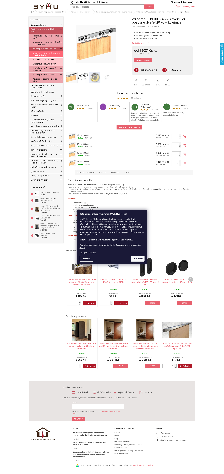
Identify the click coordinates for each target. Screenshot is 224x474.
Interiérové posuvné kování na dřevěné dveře (46, 54)
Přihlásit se (78, 419)
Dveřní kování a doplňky (41, 141)
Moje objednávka (121, 453)
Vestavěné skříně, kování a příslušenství (42, 86)
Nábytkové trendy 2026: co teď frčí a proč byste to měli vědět (89, 443)
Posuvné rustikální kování (44, 59)
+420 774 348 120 (166, 437)
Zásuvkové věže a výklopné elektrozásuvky (42, 120)
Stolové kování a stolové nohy (43, 167)
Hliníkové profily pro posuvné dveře (46, 36)
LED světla (35, 115)
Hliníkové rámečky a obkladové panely (44, 105)
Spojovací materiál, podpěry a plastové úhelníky (43, 155)
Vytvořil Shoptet (86, 465)
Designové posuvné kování (44, 64)
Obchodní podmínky (122, 441)
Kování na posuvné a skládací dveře (43, 30)
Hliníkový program (38, 150)
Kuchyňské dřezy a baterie (42, 92)
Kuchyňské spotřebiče (40, 175)
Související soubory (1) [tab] (85, 172)
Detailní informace (139, 43)
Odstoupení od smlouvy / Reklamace (128, 451)
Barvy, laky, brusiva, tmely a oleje (44, 126)
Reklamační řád (120, 447)
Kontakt (117, 433)
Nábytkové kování (38, 25)
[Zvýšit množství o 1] (180, 135)
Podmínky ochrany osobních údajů (128, 445)
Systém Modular (37, 171)
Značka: (138, 26)
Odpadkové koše (37, 96)
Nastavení (86, 258)
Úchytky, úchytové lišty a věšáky (44, 145)
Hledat (149, 7)
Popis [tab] (70, 172)
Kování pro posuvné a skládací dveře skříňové (46, 43)
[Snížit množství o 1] (180, 138)
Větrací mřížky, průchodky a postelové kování (42, 131)
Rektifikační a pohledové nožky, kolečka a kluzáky (44, 161)
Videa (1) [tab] (102, 172)
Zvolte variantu (143, 60)
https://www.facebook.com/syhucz (173, 440)
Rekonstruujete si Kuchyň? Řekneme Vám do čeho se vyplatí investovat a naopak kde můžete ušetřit (91, 454)
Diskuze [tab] (127, 172)
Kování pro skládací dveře (44, 74)
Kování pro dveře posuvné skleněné (44, 69)
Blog (116, 439)
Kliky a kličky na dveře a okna (43, 137)
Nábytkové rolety (38, 111)
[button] (80, 302)
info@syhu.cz (165, 433)
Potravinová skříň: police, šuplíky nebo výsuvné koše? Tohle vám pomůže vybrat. (90, 434)
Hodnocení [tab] (115, 172)
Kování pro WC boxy (39, 180)
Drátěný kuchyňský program (43, 100)
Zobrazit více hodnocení (129, 127)
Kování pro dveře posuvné (44, 48)
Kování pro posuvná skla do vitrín (45, 80)
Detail (152, 303)
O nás (116, 436)
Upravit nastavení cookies (143, 465)
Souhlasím (138, 258)
